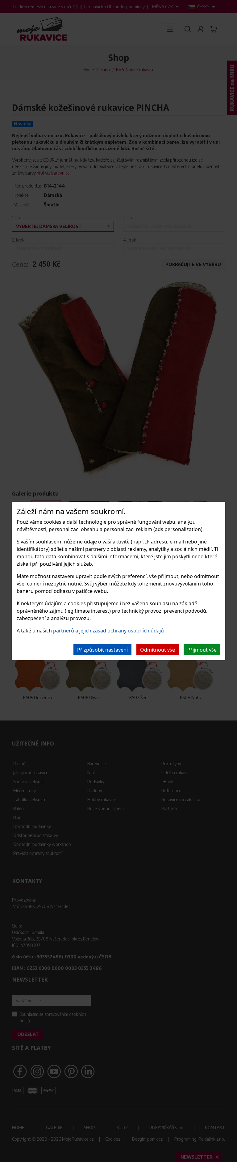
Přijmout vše (202, 649)
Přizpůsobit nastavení (102, 649)
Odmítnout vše (157, 649)
